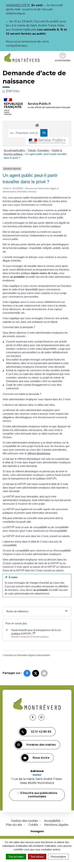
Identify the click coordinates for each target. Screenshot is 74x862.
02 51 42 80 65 (41, 731)
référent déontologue (38, 453)
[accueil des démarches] (37, 125)
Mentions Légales (56, 824)
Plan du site (14, 824)
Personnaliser (58, 856)
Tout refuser (37, 856)
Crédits (33, 824)
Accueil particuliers (15, 150)
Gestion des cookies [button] (24, 820)
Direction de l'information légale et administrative (27, 655)
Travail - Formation (39, 150)
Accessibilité (52, 820)
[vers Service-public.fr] (47, 141)
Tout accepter (16, 856)
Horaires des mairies (41, 744)
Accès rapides (62, 60)
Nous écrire (41, 757)
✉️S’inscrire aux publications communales (37, 794)
